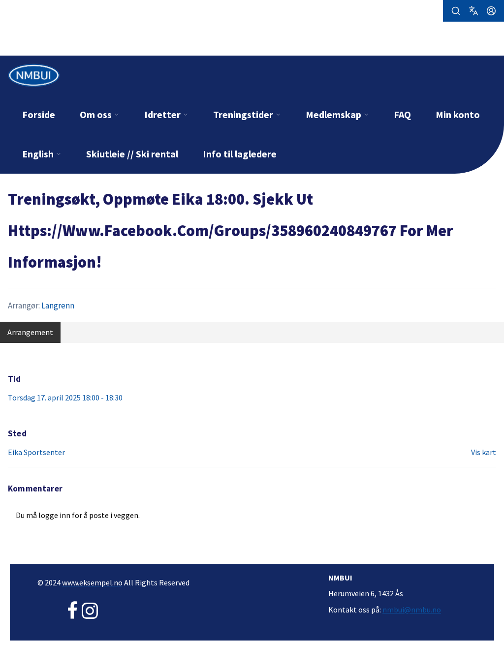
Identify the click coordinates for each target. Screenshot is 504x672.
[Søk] (456, 11)
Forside (38, 114)
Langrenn (57, 305)
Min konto (458, 114)
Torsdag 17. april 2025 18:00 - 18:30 (65, 397)
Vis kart (483, 452)
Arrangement (30, 332)
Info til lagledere (240, 154)
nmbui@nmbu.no (411, 609)
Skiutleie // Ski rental (132, 154)
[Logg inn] (491, 11)
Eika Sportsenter (36, 452)
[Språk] (473, 11)
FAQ (402, 114)
